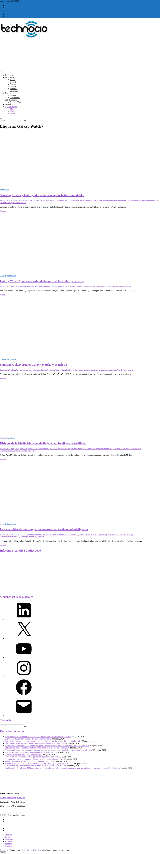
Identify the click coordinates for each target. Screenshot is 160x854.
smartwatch (21, 203)
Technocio (4, 200)
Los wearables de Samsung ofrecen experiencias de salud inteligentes (44, 529)
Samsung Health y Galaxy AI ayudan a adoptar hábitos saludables (42, 195)
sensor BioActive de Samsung (102, 286)
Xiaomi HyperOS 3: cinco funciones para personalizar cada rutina (31, 752)
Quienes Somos (11, 107)
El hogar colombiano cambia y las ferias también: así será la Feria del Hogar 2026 (37, 748)
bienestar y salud (47, 449)
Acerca (3, 798)
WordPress (38, 850)
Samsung (86, 286)
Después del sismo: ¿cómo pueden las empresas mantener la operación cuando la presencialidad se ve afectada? (49, 750)
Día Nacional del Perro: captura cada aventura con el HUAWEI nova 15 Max (35, 766)
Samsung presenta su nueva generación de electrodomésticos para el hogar (34, 759)
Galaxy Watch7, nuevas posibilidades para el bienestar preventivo (42, 281)
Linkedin (8, 835)
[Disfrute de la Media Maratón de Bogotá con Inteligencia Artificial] (50, 434)
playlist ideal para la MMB (125, 449)
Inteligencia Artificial (63, 200)
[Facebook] (23, 696)
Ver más (3, 211)
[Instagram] (23, 677)
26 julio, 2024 (13, 370)
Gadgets (13, 82)
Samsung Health (140, 200)
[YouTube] (23, 657)
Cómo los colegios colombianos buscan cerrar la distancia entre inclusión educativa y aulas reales (43, 741)
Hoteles (13, 95)
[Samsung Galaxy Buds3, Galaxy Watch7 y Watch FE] (50, 355)
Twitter (8, 837)
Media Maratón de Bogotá (105, 449)
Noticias (13, 86)
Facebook (9, 841)
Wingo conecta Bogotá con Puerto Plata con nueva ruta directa (29, 761)
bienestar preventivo (28, 286)
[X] (23, 638)
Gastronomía (15, 98)
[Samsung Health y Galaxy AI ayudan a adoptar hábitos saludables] (50, 185)
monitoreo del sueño (113, 200)
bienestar (36, 534)
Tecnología (9, 77)
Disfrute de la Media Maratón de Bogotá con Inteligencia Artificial (43, 443)
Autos (12, 80)
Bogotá (8, 104)
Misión (13, 109)
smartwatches (21, 451)
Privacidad (11, 798)
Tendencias (9, 75)
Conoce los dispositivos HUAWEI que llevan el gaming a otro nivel (31, 757)
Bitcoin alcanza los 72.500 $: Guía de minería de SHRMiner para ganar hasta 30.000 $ (39, 763)
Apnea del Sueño (40, 370)
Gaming (13, 84)
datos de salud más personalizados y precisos (53, 286)
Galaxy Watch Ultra (109, 534)
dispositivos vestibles (48, 534)
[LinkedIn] (23, 619)
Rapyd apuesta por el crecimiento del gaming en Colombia (28, 739)
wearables (127, 286)
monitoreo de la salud (80, 200)
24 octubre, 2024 (15, 200)
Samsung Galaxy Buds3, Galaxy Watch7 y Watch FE (34, 364)
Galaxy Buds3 (61, 370)
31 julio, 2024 (13, 286)
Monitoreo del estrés (97, 200)
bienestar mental (28, 200)
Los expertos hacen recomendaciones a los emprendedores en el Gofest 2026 (35, 743)
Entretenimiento (11, 100)
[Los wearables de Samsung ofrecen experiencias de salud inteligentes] (50, 520)
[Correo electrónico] (23, 715)
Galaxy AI (39, 200)
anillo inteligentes (26, 534)
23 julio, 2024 (13, 449)
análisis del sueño (27, 370)
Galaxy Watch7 (49, 200)
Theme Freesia (27, 850)
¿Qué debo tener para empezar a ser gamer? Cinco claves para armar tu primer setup (38, 737)
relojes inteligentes (103, 370)
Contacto (13, 113)
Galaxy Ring (96, 534)
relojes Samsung (127, 200)
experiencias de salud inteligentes (70, 534)
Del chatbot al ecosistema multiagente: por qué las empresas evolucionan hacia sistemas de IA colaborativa (47, 745)
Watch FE (121, 370)
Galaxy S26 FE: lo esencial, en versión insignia (23, 754)
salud (10, 537)
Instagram (9, 839)
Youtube (8, 844)
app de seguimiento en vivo (30, 449)
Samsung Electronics (28, 537)
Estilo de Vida (15, 102)
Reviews (13, 89)
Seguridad (14, 91)
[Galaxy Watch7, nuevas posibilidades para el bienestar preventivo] (50, 271)
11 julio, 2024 (13, 534)
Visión (12, 111)
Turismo (8, 93)
